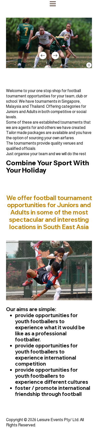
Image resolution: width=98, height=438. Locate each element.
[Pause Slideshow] (89, 65)
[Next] (55, 55)
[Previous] (42, 55)
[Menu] (53, 4)
